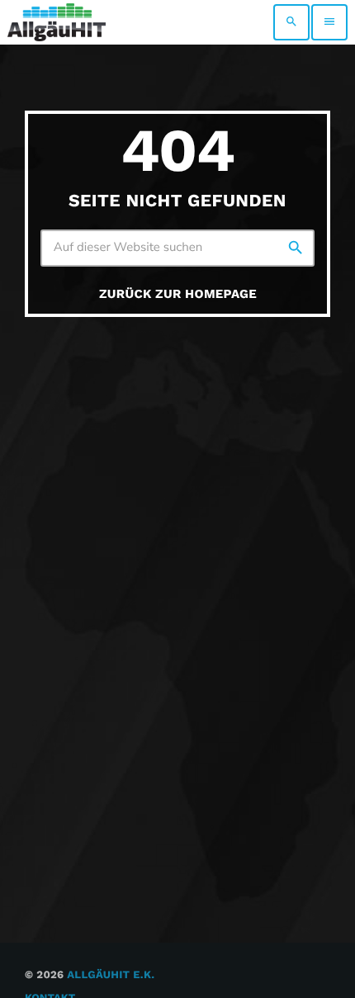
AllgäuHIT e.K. (110, 975)
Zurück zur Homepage (178, 293)
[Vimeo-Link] (56, 22)
